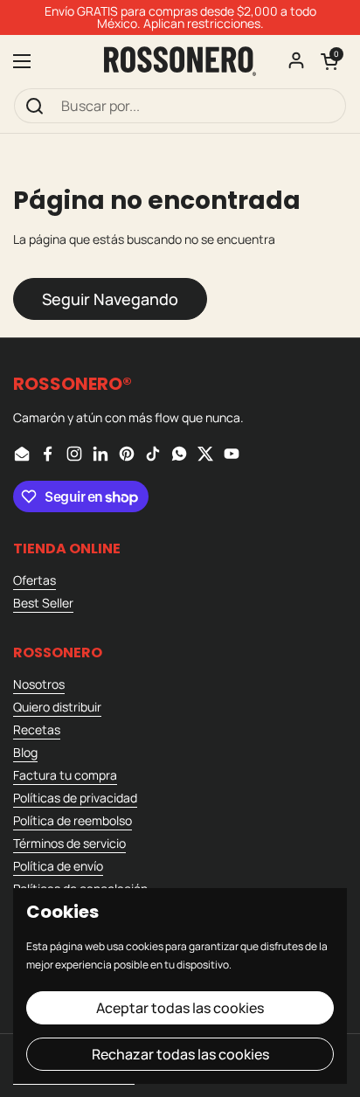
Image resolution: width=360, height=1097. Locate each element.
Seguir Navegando (110, 298)
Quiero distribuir (57, 706)
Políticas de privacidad (75, 797)
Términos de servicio (69, 843)
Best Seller (43, 602)
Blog (25, 752)
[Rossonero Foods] (180, 61)
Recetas (36, 729)
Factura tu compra (65, 775)
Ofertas (34, 580)
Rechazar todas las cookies (180, 1054)
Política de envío (58, 865)
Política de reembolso (72, 820)
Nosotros (39, 684)
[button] (329, 61)
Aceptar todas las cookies (180, 1007)
